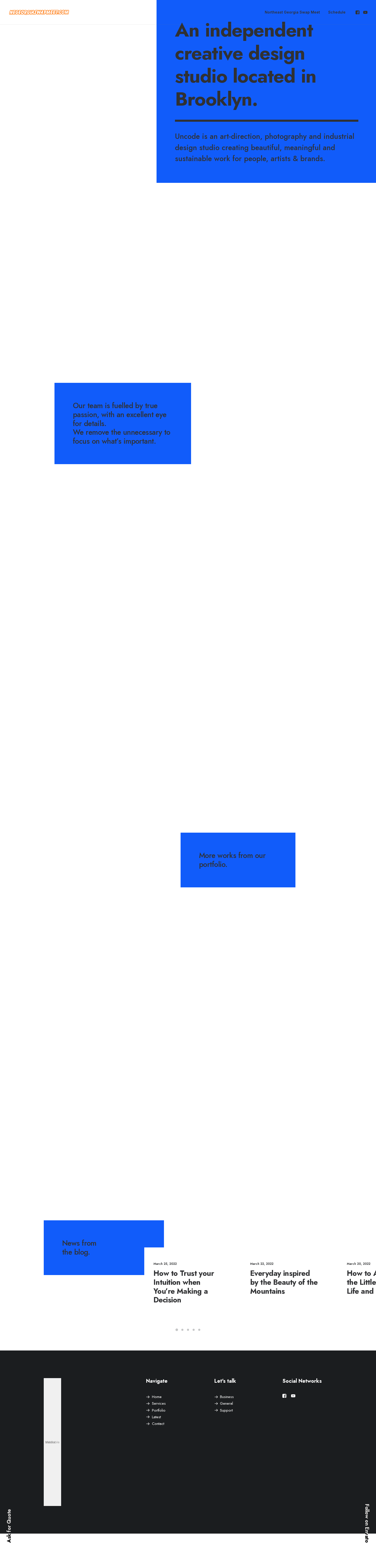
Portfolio (158, 1410)
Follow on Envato (367, 1523)
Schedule (337, 12)
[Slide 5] (199, 1329)
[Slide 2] (182, 1329)
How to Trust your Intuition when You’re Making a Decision (183, 1286)
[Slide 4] (193, 1329)
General (226, 1403)
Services (159, 1403)
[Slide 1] (177, 1329)
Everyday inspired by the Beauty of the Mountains (283, 1282)
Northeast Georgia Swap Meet (292, 12)
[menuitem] (292, 12)
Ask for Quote (9, 1526)
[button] (358, 12)
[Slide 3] (188, 1329)
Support (226, 1410)
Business (227, 1397)
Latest (156, 1417)
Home (157, 1397)
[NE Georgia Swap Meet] (39, 12)
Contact (158, 1423)
